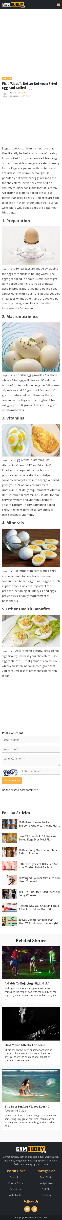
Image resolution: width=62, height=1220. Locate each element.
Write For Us (15, 1195)
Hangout (7, 78)
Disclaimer (15, 1189)
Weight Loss (46, 1183)
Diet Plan (46, 1189)
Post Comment (12, 780)
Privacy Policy (15, 1183)
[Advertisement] (31, 42)
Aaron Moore (20, 92)
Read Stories (46, 1177)
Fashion (46, 1195)
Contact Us (15, 1177)
